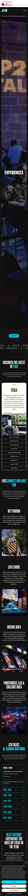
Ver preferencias (14, 890)
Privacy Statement (17, 893)
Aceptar (14, 882)
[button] (25, 863)
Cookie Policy (10, 893)
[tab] (14, 385)
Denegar (14, 886)
